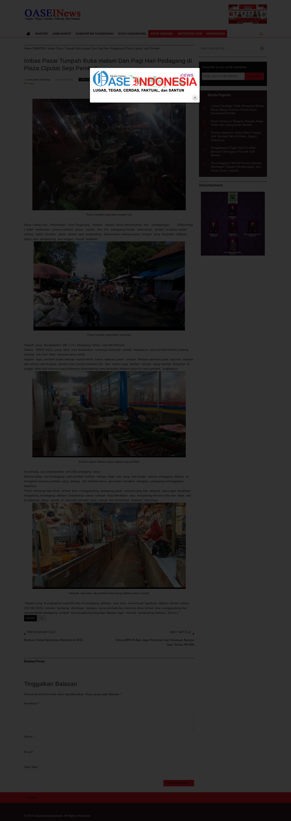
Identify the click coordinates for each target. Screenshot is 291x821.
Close (195, 97)
